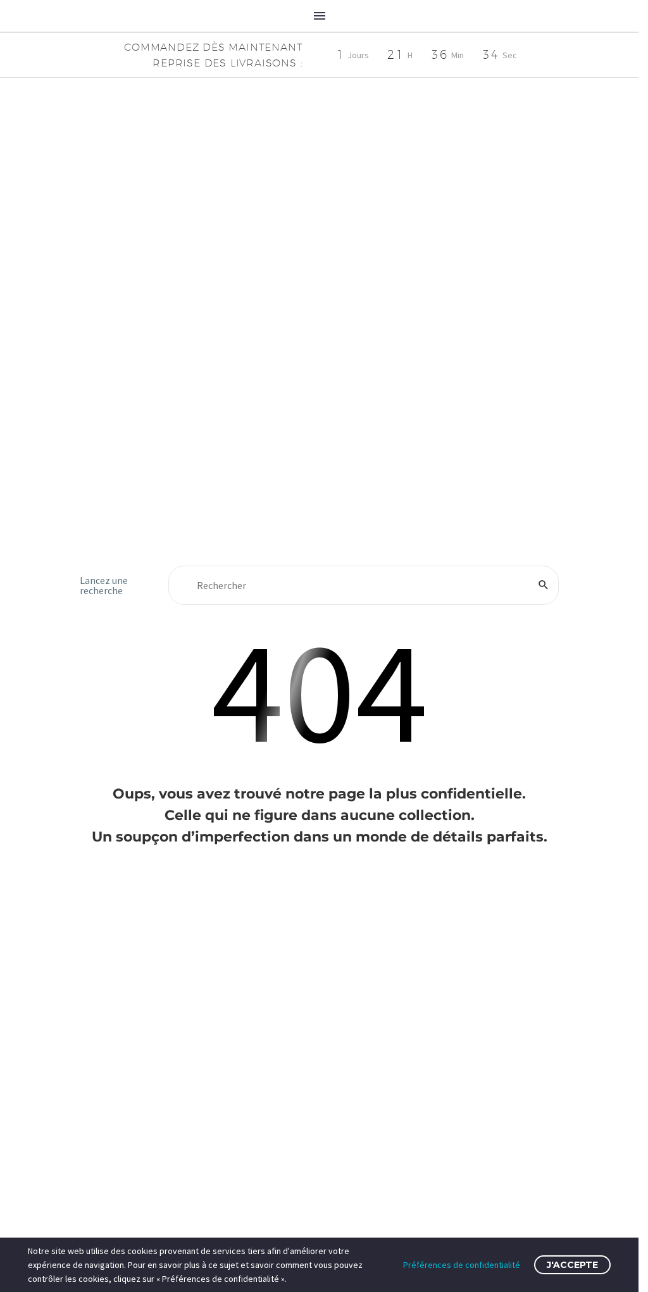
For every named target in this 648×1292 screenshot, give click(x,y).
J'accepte (572, 1264)
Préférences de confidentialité (461, 1264)
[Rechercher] (543, 585)
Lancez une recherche (104, 585)
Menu (319, 15)
